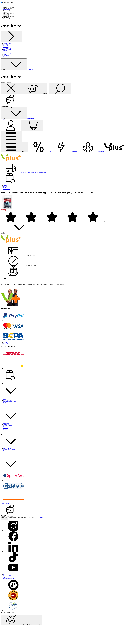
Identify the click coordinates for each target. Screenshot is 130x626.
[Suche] (60, 88)
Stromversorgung (7, 48)
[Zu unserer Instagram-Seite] (13, 530)
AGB (4, 574)
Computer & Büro (7, 43)
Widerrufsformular (7, 426)
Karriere (5, 404)
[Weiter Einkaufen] (11, 36)
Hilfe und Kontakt (7, 448)
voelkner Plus (6, 55)
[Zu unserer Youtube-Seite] (13, 572)
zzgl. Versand (19, 612)
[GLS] (13, 368)
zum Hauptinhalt (6, 9)
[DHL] (13, 358)
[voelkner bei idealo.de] (13, 501)
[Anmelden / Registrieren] (11, 130)
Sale (50, 151)
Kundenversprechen (7, 402)
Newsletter (5, 428)
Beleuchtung (6, 47)
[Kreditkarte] (13, 330)
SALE (4, 54)
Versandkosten (6, 424)
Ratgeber (5, 429)
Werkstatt (5, 50)
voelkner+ (5, 399)
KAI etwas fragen (4, 518)
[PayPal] (13, 320)
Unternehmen (6, 398)
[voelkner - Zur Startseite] (11, 30)
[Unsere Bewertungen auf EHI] (13, 600)
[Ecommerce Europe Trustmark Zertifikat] (13, 610)
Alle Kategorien (7, 17)
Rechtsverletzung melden (8, 450)
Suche (5, 12)
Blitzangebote (74, 151)
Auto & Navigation (7, 49)
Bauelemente (6, 51)
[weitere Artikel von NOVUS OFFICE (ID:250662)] (3, 211)
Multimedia (5, 44)
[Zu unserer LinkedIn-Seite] (13, 551)
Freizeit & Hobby (7, 53)
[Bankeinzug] (13, 341)
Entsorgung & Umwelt (8, 400)
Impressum (5, 577)
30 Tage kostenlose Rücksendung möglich (30, 183)
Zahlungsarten (6, 423)
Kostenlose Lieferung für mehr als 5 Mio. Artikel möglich (33, 172)
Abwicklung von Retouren (9, 449)
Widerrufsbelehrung (7, 425)
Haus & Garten (6, 45)
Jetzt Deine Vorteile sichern (6, 286)
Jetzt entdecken (43, 517)
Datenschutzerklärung (8, 575)
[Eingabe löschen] (11, 88)
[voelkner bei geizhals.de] (13, 490)
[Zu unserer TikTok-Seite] (13, 561)
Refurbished (5, 56)
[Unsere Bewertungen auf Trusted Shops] (13, 589)
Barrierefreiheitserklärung (8, 578)
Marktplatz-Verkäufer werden (9, 401)
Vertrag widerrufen (7, 452)
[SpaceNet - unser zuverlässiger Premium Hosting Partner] (13, 480)
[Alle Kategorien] (11, 136)
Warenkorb (6, 14)
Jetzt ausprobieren (4, 106)
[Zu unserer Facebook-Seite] (13, 541)
